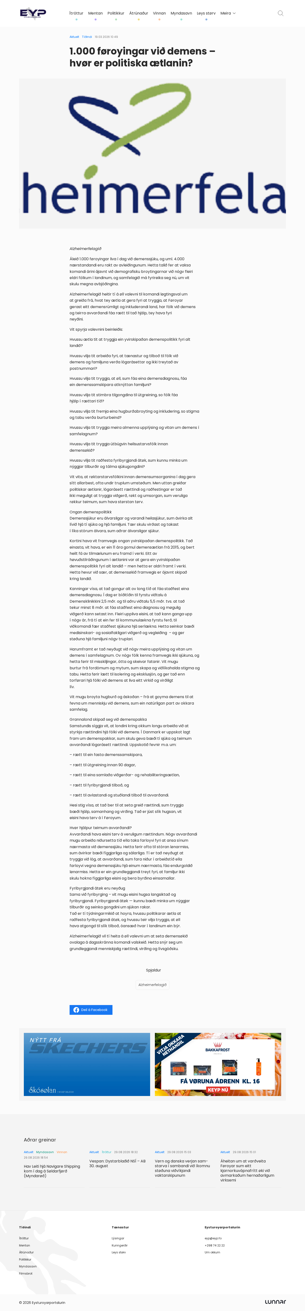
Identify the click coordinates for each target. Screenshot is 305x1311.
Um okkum (212, 1252)
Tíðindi (87, 37)
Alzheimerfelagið (152, 984)
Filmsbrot (25, 1273)
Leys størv (206, 13)
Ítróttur (76, 13)
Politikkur (115, 13)
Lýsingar (118, 1238)
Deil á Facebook (94, 1009)
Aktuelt (74, 37)
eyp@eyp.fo (213, 1238)
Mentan (95, 13)
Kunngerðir (119, 1245)
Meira (225, 13)
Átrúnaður (138, 13)
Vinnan (159, 13)
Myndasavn (181, 13)
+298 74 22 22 (215, 1245)
